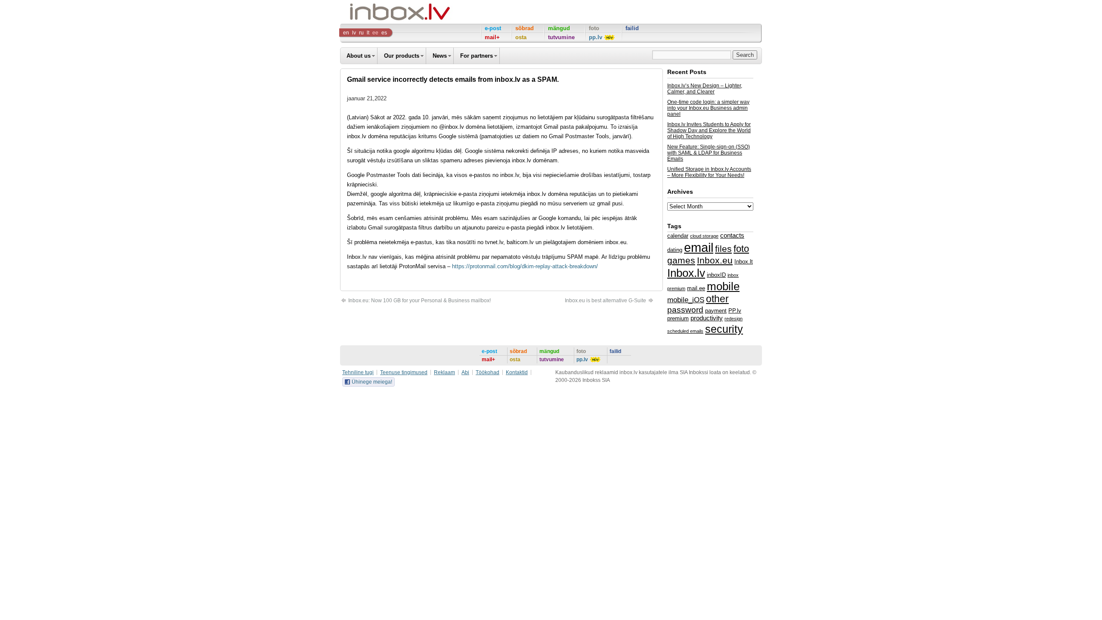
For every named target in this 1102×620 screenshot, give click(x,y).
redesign (733, 318)
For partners (476, 56)
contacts (732, 235)
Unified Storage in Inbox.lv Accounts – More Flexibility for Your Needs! (709, 172)
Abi (465, 372)
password (685, 309)
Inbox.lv (686, 273)
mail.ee (696, 288)
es (384, 33)
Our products (401, 56)
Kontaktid (517, 372)
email (698, 247)
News (440, 56)
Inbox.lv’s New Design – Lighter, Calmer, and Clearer (704, 89)
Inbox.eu (715, 260)
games (681, 260)
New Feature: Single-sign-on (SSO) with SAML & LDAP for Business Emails (708, 153)
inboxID (716, 275)
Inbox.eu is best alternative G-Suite (606, 301)
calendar (677, 235)
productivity (706, 318)
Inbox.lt (743, 261)
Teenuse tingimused (403, 372)
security (724, 329)
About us (359, 56)
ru (361, 33)
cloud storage (704, 236)
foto (741, 248)
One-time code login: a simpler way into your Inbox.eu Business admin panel (708, 108)
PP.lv (734, 310)
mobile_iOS (685, 299)
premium (678, 318)
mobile (723, 286)
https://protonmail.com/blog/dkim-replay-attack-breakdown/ (525, 266)
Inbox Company (380, 12)
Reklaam (444, 372)
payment (716, 310)
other (717, 298)
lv (354, 33)
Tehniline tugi (358, 372)
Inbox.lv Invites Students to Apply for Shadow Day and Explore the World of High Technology (709, 130)
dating (674, 250)
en (346, 33)
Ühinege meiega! (372, 382)
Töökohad (487, 372)
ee (375, 33)
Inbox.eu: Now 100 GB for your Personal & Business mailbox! (419, 301)
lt (368, 33)
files (723, 249)
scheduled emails (685, 331)
